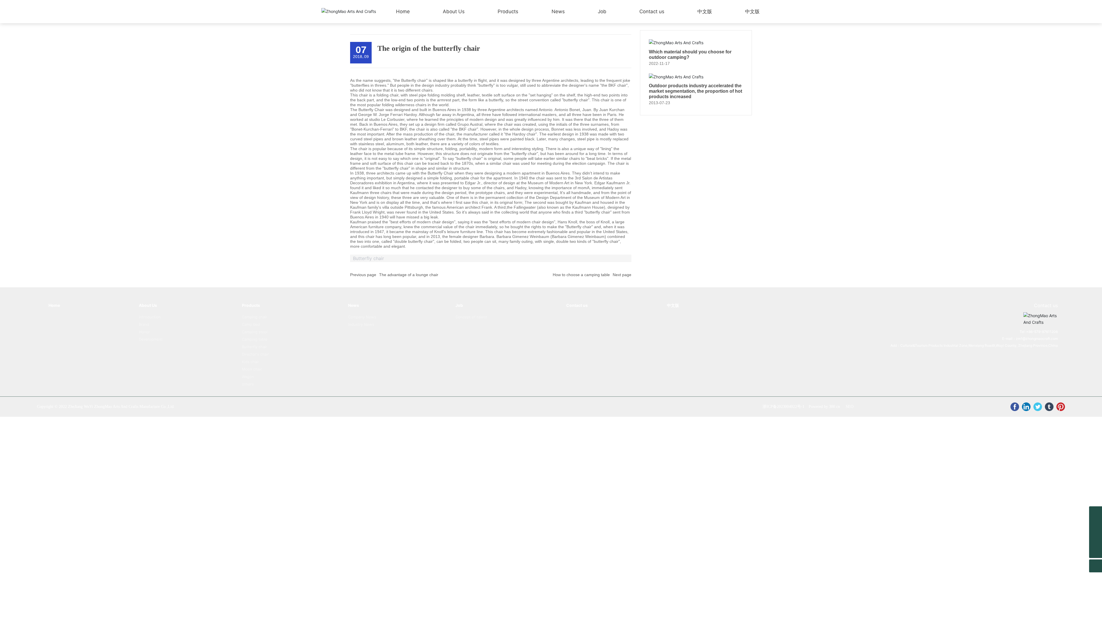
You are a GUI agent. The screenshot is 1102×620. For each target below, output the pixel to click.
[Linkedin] (1026, 406)
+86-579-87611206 (1042, 332)
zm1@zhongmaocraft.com (1037, 338)
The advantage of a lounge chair (408, 274)
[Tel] (1095, 538)
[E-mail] (1095, 525)
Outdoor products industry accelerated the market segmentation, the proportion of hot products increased (695, 91)
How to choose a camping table (581, 274)
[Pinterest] (1060, 406)
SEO (849, 406)
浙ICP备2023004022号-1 (783, 406)
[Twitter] (1037, 406)
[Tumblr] (1049, 406)
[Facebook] (1014, 406)
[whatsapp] (1095, 512)
